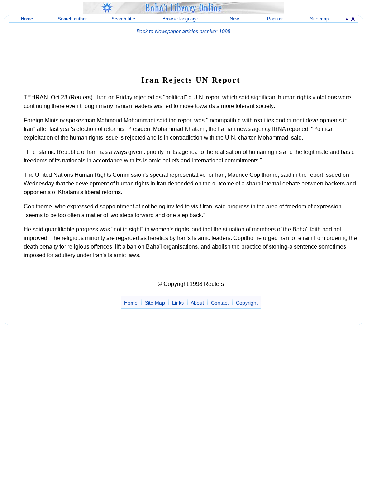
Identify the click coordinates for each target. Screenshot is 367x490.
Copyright (247, 303)
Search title (123, 19)
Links (178, 303)
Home (27, 19)
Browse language (180, 19)
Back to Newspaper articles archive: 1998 (183, 31)
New (234, 19)
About (197, 303)
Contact (220, 303)
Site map (319, 19)
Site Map (155, 303)
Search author (72, 19)
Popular (275, 19)
